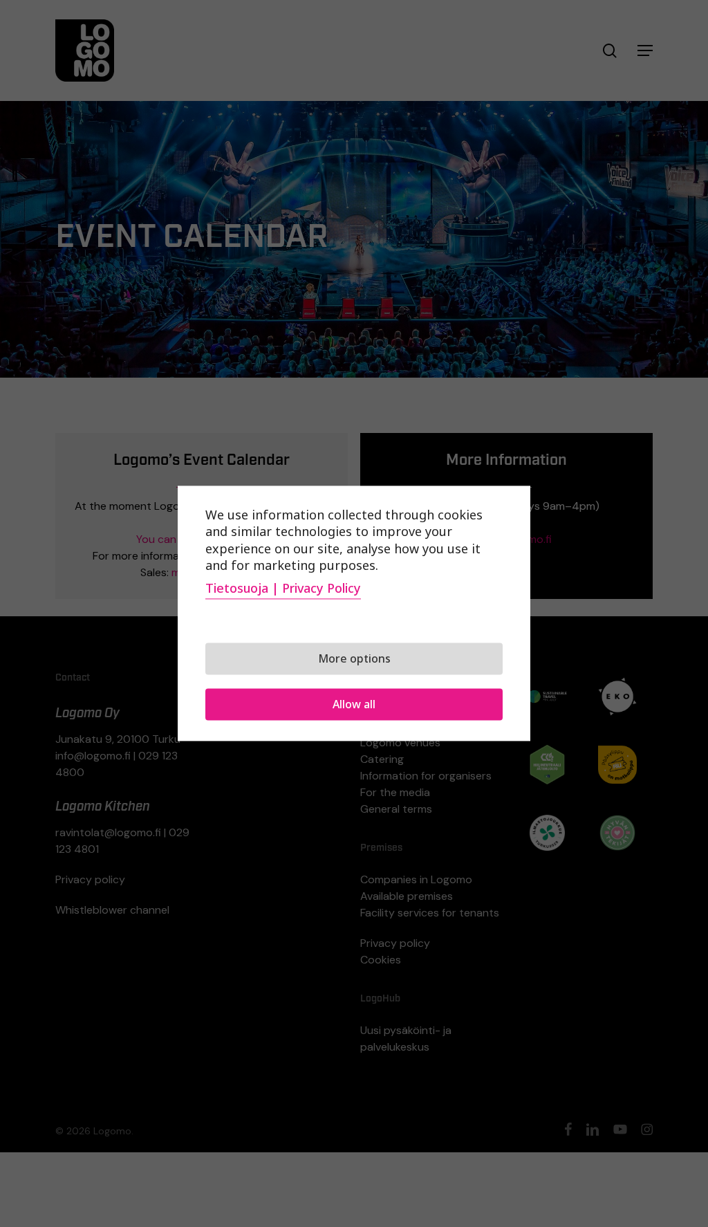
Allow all (354, 704)
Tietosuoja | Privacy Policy (283, 588)
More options (354, 659)
